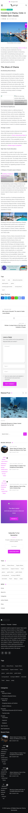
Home (2, 588)
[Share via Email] (23, 297)
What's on (4, 700)
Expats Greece (5, 283)
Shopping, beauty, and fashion (10, 703)
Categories (3, 596)
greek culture (10, 572)
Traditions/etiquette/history (9, 696)
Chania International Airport (19, 135)
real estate (4, 578)
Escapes (3, 420)
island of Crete (22, 48)
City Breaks (5, 717)
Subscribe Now (14, 551)
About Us (3, 592)
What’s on (20, 463)
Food (22, 568)
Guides (2, 691)
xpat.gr (4, 18)
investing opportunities (7, 286)
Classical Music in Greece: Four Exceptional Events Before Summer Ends (18, 467)
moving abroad (18, 286)
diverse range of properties (14, 145)
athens (3, 565)
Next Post (21, 323)
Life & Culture (13, 446)
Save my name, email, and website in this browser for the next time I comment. (14, 378)
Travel (3, 290)
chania (3, 280)
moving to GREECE (15, 575)
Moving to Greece (6, 693)
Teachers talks (5, 713)
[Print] (19, 297)
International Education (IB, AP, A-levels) (12, 710)
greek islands (19, 572)
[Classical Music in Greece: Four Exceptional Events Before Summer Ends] (4, 466)
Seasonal (4, 720)
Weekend (4, 723)
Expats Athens (19, 565)
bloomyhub (14, 810)
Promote (9, 624)
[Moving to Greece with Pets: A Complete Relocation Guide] (4, 791)
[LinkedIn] (9, 297)
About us (3, 624)
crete (9, 280)
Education (3, 708)
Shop (2, 604)
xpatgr (21, 578)
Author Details (4, 600)
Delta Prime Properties (17, 280)
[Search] (26, 5)
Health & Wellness (6, 706)
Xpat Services (4, 726)
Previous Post (7, 309)
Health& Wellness (14, 484)
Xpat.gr (15, 578)
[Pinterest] (12, 297)
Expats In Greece (15, 568)
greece (12, 283)
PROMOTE (14, 518)
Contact (3, 608)
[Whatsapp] (16, 297)
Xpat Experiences (5, 728)
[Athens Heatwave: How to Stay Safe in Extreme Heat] (4, 487)
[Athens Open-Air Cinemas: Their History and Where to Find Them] (4, 449)
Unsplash (10, 103)
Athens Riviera (10, 565)
